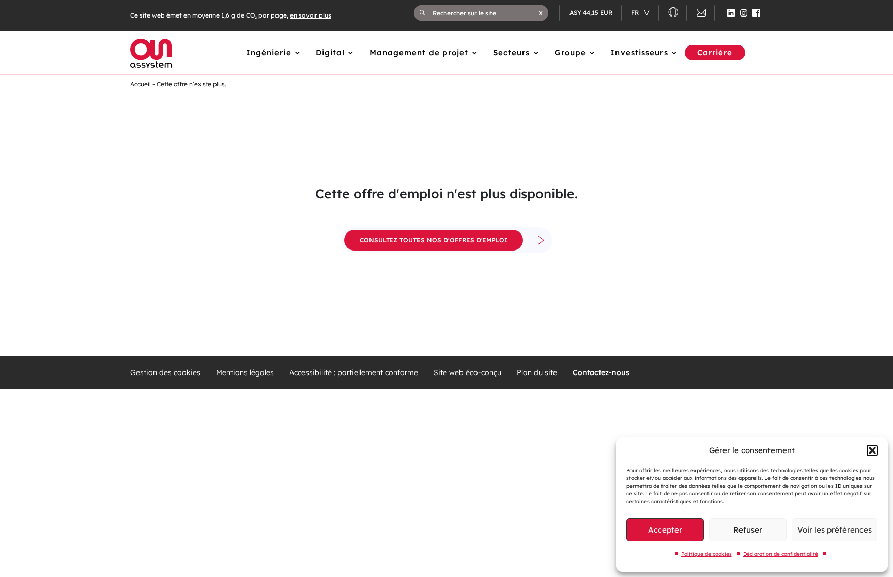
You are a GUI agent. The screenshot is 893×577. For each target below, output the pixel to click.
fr (635, 13)
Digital (330, 52)
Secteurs (511, 52)
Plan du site (537, 372)
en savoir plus (310, 15)
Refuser (747, 530)
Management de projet (419, 52)
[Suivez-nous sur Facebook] (756, 13)
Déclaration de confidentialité (780, 554)
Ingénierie (268, 52)
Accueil (140, 84)
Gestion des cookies (165, 372)
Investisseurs (639, 52)
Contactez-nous (601, 372)
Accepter (665, 530)
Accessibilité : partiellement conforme (353, 372)
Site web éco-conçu (467, 372)
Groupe (571, 52)
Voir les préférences (834, 530)
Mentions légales (245, 372)
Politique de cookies (706, 554)
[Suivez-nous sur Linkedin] (731, 13)
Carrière (715, 52)
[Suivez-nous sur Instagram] (743, 13)
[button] (872, 450)
